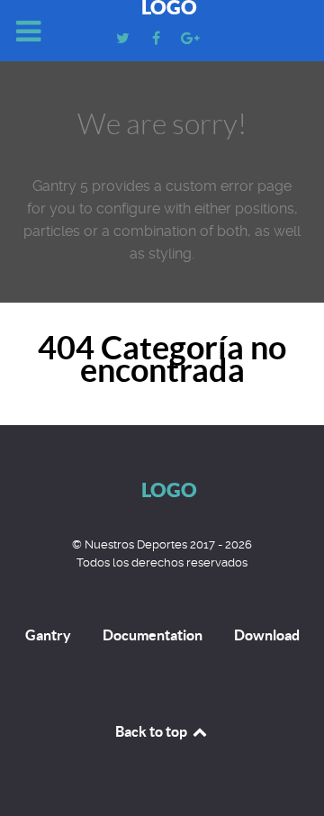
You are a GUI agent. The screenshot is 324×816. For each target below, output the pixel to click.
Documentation (152, 635)
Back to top (152, 731)
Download (267, 635)
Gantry (48, 635)
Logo (169, 489)
